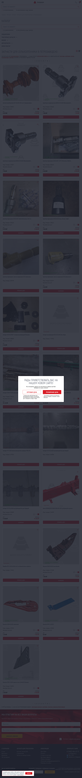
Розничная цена (52, 392)
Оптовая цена (32, 392)
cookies (14, 774)
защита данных (20, 774)
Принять (29, 773)
